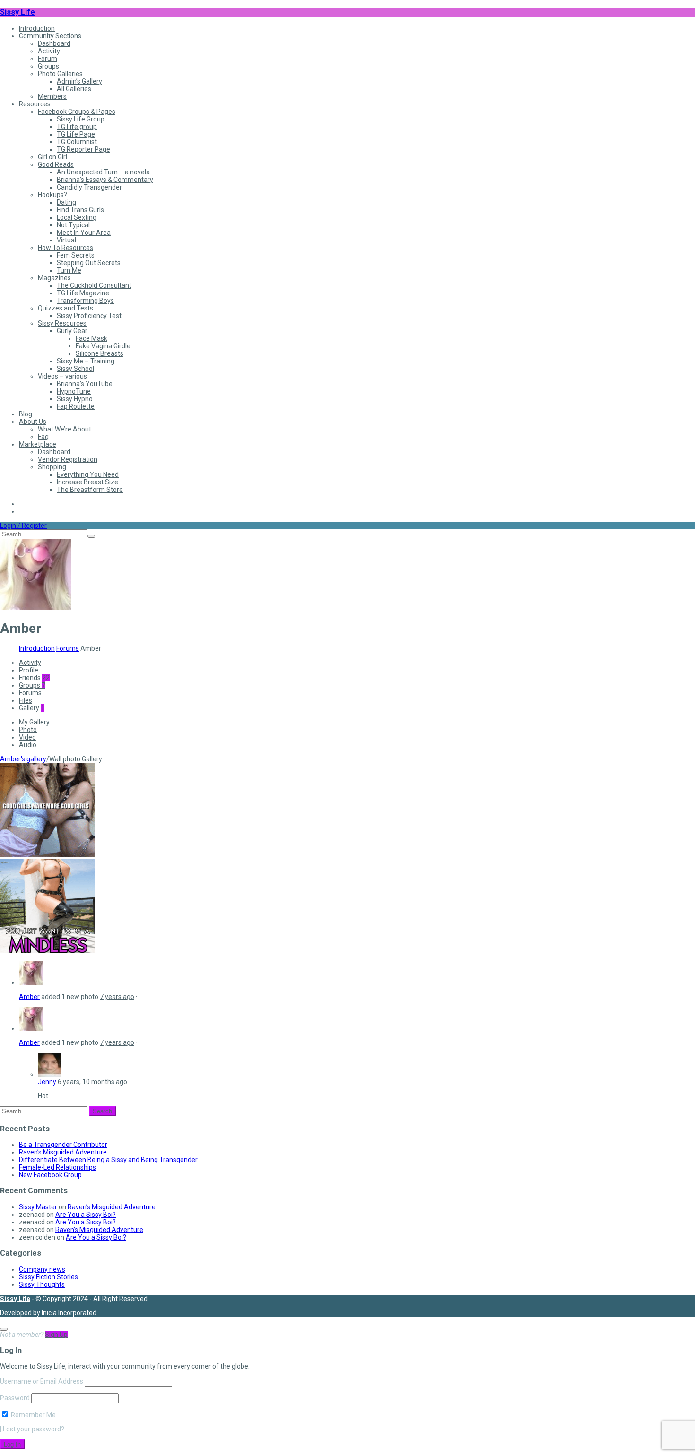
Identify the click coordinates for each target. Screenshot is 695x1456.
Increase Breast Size (87, 482)
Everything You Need (88, 474)
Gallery (31, 708)
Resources (35, 104)
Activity (49, 51)
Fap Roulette (76, 406)
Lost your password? (33, 1429)
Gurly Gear (72, 331)
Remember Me (32, 1415)
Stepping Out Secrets (89, 263)
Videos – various (62, 376)
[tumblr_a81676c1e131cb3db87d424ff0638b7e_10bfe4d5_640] (47, 855)
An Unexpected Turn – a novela (103, 172)
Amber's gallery (23, 759)
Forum (47, 58)
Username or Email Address (41, 1381)
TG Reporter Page (83, 149)
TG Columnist (77, 142)
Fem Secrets (76, 255)
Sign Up (56, 1334)
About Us (32, 421)
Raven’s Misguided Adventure (63, 1152)
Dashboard (54, 43)
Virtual (66, 240)
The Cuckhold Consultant (94, 285)
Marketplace (37, 444)
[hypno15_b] (47, 951)
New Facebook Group (50, 1175)
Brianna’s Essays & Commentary (105, 179)
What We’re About (64, 429)
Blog (25, 414)
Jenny (47, 1082)
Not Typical (73, 225)
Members (52, 96)
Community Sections (50, 36)
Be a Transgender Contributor (63, 1144)
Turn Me (69, 270)
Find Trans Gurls (80, 210)
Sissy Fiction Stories (48, 1277)
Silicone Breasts (99, 353)
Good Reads (56, 164)
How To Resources (65, 247)
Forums (67, 648)
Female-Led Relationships (57, 1167)
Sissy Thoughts (42, 1284)
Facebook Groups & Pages (76, 111)
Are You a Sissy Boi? (85, 1214)
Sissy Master (38, 1207)
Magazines (54, 278)
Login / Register (23, 525)
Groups (48, 66)
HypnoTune (74, 391)
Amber (29, 996)
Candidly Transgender (89, 187)
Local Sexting (76, 217)
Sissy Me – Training (85, 361)
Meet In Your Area (84, 232)
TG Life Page (76, 134)
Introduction (37, 28)
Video (27, 737)
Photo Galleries (60, 74)
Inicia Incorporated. (70, 1313)
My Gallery (34, 722)
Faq (43, 436)
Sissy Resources (62, 323)
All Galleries (74, 89)
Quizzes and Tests (65, 308)
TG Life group (77, 126)
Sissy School (75, 368)
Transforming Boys (85, 300)
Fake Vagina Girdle (103, 346)
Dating (66, 202)
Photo (28, 729)
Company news (42, 1269)
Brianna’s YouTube (85, 384)
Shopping (52, 467)
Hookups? (52, 194)
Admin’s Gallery (79, 81)
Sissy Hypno (75, 399)
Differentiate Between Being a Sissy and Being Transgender (108, 1159)
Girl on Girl (52, 157)
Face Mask (91, 338)
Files (25, 700)
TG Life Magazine (83, 293)
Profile (28, 670)
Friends (34, 677)
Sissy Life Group (80, 119)
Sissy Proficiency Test (89, 315)
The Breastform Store (90, 489)
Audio (27, 745)
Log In (12, 1444)
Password (15, 1398)
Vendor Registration (67, 459)
